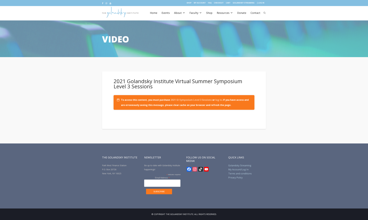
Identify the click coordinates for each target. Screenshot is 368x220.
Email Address (162, 177)
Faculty (193, 13)
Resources (223, 13)
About (178, 13)
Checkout (219, 3)
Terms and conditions (240, 173)
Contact (255, 13)
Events (166, 13)
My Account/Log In (238, 169)
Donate (241, 13)
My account (200, 3)
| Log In (260, 3)
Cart (228, 3)
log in (218, 99)
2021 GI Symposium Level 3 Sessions (191, 99)
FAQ (210, 3)
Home (153, 13)
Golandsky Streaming (243, 3)
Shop (189, 3)
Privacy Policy (235, 177)
